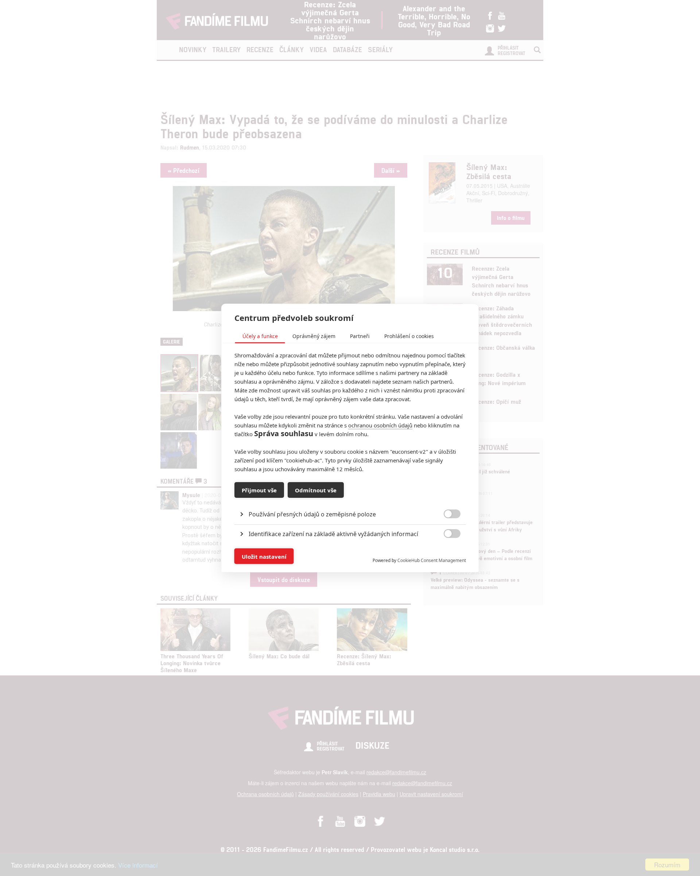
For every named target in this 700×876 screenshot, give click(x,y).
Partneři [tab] (360, 336)
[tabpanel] (350, 497)
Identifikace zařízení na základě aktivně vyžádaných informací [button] (333, 534)
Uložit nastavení (264, 556)
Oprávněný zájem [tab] (313, 336)
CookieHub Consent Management (431, 560)
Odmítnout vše (316, 489)
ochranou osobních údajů (380, 425)
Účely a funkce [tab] (260, 336)
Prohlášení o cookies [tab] (409, 336)
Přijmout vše (259, 489)
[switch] (446, 552)
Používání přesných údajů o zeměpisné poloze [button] (312, 514)
